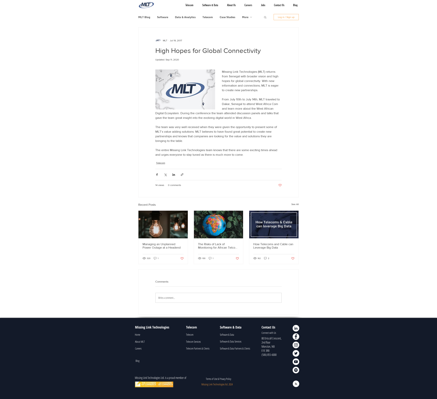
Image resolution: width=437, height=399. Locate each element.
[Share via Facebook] (157, 174)
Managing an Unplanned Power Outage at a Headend (162, 245)
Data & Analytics (185, 17)
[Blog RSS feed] (296, 384)
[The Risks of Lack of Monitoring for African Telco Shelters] (218, 224)
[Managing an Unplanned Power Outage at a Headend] (163, 224)
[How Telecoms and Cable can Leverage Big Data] (274, 224)
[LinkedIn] (296, 328)
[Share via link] (182, 174)
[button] (265, 17)
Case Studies (227, 17)
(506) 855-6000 (269, 355)
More (245, 17)
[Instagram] (296, 345)
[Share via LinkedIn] (173, 174)
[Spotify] (296, 370)
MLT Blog (144, 17)
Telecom (207, 17)
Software (162, 17)
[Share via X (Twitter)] (165, 174)
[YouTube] (296, 361)
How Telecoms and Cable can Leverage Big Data (273, 245)
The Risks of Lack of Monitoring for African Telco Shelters (216, 245)
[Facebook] (296, 336)
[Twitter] (296, 353)
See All (295, 204)
